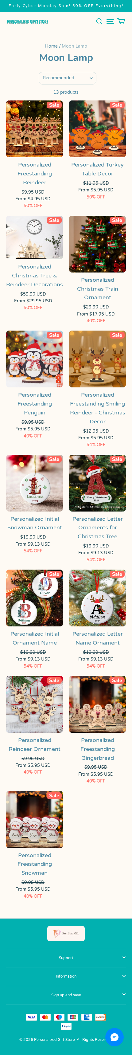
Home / (53, 46)
